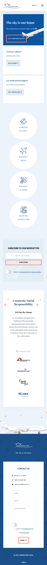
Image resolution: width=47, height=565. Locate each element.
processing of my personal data (30, 272)
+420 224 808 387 (20, 480)
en (35, 5)
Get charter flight (15, 38)
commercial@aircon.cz (21, 484)
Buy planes (12, 63)
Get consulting (14, 92)
